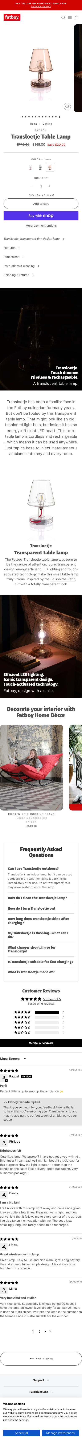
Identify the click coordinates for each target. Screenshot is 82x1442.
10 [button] (53, 117)
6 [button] (39, 117)
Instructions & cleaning (20, 266)
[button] (41, 878)
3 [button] (29, 117)
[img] (9, 1070)
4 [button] (33, 117)
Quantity (41, 178)
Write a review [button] (41, 1043)
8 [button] (46, 117)
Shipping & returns (17, 275)
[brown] (50, 167)
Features (10, 247)
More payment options (41, 225)
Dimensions (12, 257)
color (41, 159)
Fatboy (41, 130)
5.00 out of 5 (52, 999)
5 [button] (36, 117)
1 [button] (23, 117)
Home (33, 123)
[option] (41, 5)
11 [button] (56, 117)
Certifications (39, 1392)
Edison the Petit (62, 579)
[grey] (40, 167)
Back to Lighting (44, 1358)
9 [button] (50, 117)
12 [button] (60, 117)
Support (39, 1380)
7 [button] (43, 117)
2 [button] (26, 117)
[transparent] (30, 167)
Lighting (47, 123)
